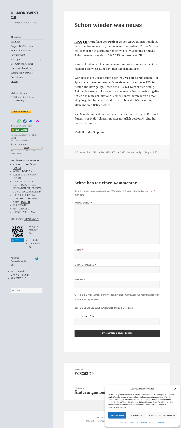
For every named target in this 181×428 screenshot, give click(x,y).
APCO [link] (78, 41)
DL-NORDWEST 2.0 (24, 15)
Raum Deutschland (21, 50)
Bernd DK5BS (108, 152)
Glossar (15, 81)
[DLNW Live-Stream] (30, 121)
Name (79, 250)
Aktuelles (16, 37)
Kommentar (83, 202)
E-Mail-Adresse (85, 264)
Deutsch (33, 240)
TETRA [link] (116, 55)
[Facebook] (25, 121)
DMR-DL (25, 188)
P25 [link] (85, 41)
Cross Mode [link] (130, 78)
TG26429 (28, 181)
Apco (141, 152)
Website (80, 279)
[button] (175, 388)
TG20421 (25, 201)
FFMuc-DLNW (31, 218)
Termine (15, 41)
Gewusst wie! (18, 55)
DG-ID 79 (27, 171)
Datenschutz (102, 420)
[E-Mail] (37, 121)
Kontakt (89, 420)
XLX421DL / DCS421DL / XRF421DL (25, 196)
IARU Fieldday (17, 100)
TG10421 (22, 205)
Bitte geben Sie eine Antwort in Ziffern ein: (104, 307)
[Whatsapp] (19, 121)
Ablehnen (136, 415)
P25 (155, 152)
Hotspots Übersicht (21, 68)
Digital (148, 152)
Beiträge (15, 59)
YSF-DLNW (29, 212)
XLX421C (21, 278)
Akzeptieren (117, 415)
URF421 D (24, 208)
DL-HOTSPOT (20, 191)
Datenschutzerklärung (145, 422)
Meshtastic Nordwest (22, 72)
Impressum (159, 422)
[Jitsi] (34, 121)
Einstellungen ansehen (162, 415)
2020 (122, 152)
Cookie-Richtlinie (127, 422)
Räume (130, 152)
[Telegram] (13, 121)
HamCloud (34, 191)
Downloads (17, 77)
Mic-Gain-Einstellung (22, 63)
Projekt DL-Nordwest (22, 46)
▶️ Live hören (19, 130)
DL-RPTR (36, 188)
